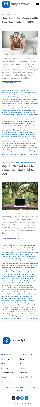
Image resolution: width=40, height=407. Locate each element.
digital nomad (13, 263)
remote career (26, 136)
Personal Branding (19, 285)
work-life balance (15, 154)
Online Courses (12, 283)
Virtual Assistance (16, 150)
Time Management (27, 303)
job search (31, 119)
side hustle (17, 143)
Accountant (10, 248)
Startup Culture (6, 303)
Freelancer (24, 272)
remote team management (10, 141)
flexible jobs (27, 110)
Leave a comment (32, 154)
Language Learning (28, 274)
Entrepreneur (17, 270)
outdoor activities (7, 285)
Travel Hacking (23, 307)
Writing (19, 318)
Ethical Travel (6, 272)
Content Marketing (18, 256)
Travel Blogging (13, 307)
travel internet (13, 309)
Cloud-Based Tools (16, 252)
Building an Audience (31, 250)
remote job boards (17, 139)
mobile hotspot (23, 123)
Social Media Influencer (15, 298)
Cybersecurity (6, 99)
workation (13, 318)
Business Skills (6, 252)
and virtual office (26, 92)
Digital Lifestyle (32, 99)
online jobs (19, 128)
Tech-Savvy (31, 145)
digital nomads (31, 265)
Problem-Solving (17, 287)
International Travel (22, 117)
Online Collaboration (24, 125)
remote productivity (30, 139)
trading (4, 147)
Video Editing (6, 150)
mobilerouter (6, 281)
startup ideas (6, 145)
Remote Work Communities (10, 294)
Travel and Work (12, 147)
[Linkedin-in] (26, 398)
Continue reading (11, 83)
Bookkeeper (33, 248)
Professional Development (10, 289)
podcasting (13, 134)
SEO (11, 143)
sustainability (16, 303)
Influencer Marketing (14, 274)
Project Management (25, 289)
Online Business (13, 125)
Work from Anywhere (14, 152)
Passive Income (12, 132)
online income (11, 128)
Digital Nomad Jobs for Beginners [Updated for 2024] (18, 170)
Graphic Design (28, 114)
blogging (11, 95)
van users (18, 311)
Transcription (22, 305)
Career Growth (19, 95)
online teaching (6, 130)
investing (24, 119)
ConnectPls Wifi (6, 256)
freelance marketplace (15, 112)
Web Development (28, 150)
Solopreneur (30, 300)
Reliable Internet (16, 136)
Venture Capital (33, 311)
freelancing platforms (29, 112)
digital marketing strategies (22, 101)
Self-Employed (24, 296)
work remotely (25, 152)
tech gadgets (15, 145)
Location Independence (9, 121)
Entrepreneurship (7, 108)
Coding (25, 252)
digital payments (28, 103)
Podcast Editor (6, 287)
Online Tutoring (22, 283)
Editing (33, 267)
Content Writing (13, 97)
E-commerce (32, 106)
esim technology (30, 270)
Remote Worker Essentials (27, 294)
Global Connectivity (16, 114)
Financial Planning (17, 110)
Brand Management (8, 250)
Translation (30, 305)
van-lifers (24, 311)
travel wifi (11, 311)
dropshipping (23, 106)
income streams (10, 117)
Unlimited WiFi (32, 147)
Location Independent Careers (26, 276)
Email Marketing (7, 270)
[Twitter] (22, 398)
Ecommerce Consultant (23, 267)
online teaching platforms (20, 130)
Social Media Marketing (28, 143)
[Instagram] (13, 398)
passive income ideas (24, 132)
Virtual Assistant (16, 314)
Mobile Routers (30, 278)
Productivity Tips (27, 287)
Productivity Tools (23, 134)
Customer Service (24, 97)
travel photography (25, 309)
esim (14, 108)
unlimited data (22, 147)
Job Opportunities (9, 15)
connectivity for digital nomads (15, 254)
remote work (23, 141)
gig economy (5, 114)
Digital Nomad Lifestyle (14, 103)
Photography (29, 285)
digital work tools (13, 106)
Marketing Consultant (8, 278)
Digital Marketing (7, 101)
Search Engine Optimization (10, 296)
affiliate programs (14, 92)
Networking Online (25, 281)
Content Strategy (30, 256)
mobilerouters (14, 281)
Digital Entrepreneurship (18, 99)
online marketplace (30, 128)
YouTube (23, 154)
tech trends (23, 145)
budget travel (19, 250)
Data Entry (23, 261)
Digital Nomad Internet (25, 263)
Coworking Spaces (18, 258)
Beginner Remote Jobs (22, 248)
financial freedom (22, 108)
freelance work (15, 272)
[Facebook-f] (18, 398)
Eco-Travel (12, 267)
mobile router (20, 278)
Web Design (25, 314)
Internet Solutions (15, 119)
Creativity (27, 258)
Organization (32, 283)
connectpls (27, 95)
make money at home (24, 121)
